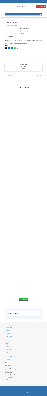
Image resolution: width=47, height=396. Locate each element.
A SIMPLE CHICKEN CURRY (13, 253)
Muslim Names (8, 349)
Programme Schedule (10, 325)
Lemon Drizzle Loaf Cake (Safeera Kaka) (17, 152)
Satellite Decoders (9, 327)
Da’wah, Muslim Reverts (10, 356)
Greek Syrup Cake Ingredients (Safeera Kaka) (18, 118)
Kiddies (7, 331)
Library (7, 350)
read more (9, 120)
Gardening (8, 333)
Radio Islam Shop (9, 336)
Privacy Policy (27, 392)
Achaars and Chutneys (9, 25)
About (18, 392)
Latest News (8, 341)
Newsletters (8, 346)
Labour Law (8, 330)
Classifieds (8, 347)
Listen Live (8, 357)
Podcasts (7, 328)
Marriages (7, 344)
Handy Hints (8, 334)
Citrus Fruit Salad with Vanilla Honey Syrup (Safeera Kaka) (21, 186)
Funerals (7, 343)
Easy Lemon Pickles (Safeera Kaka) (15, 219)
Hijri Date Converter (9, 359)
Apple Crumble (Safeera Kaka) (14, 286)
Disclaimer (22, 392)
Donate (7, 337)
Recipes (15, 25)
